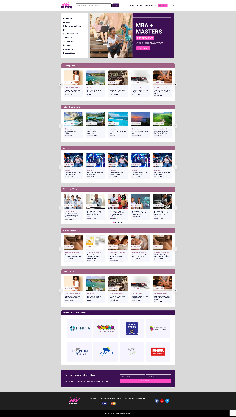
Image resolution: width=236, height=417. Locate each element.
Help (162, 5)
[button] (175, 84)
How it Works (94, 398)
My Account (150, 5)
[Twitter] (167, 401)
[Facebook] (157, 401)
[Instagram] (162, 401)
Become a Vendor (136, 5)
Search (116, 5)
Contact (119, 398)
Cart (172, 5)
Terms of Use (140, 398)
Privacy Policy (129, 398)
